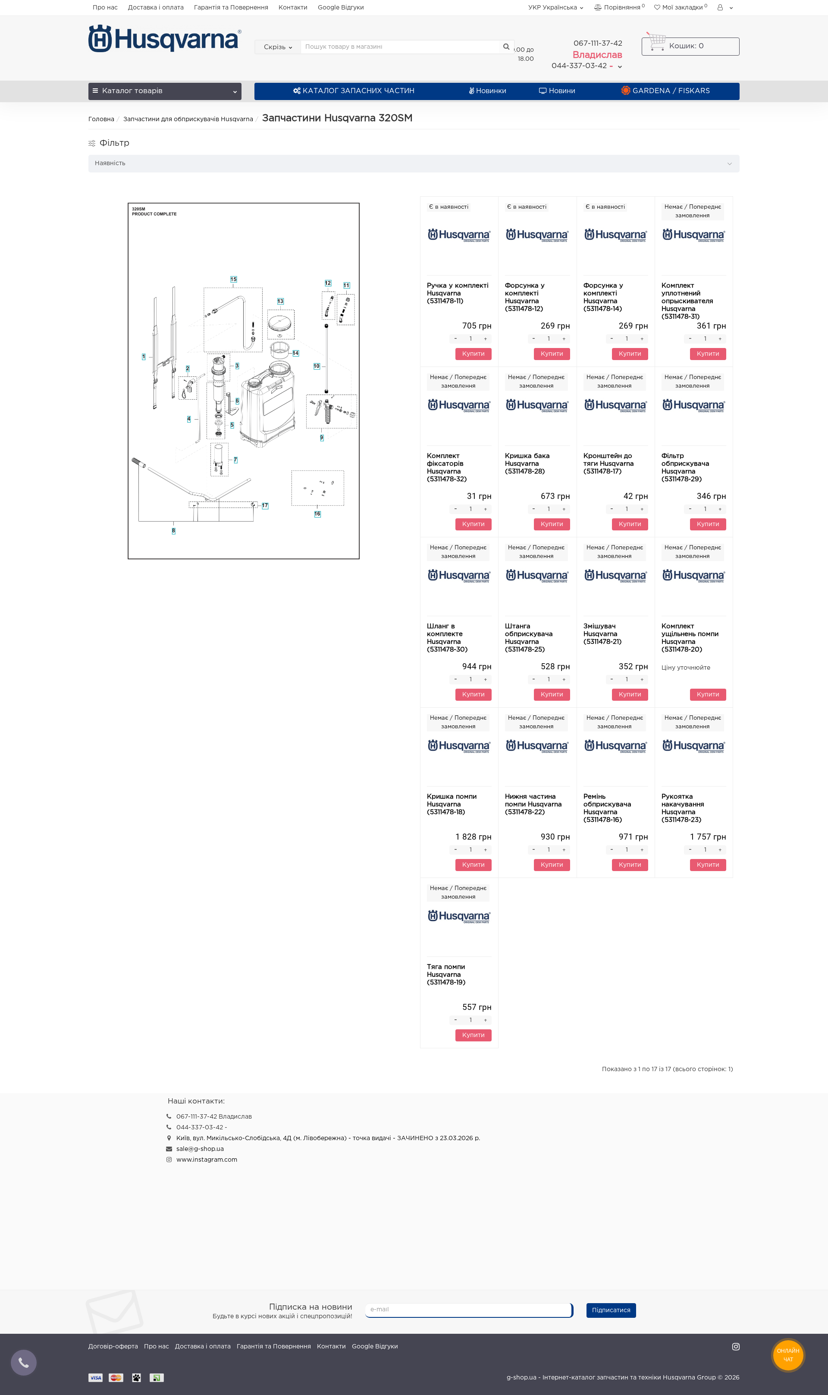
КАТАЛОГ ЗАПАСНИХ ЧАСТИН (358, 91)
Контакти (293, 7)
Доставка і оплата (156, 7)
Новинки (491, 91)
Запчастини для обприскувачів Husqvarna (188, 119)
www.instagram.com (206, 1160)
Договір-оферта (113, 1346)
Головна (101, 119)
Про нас (105, 7)
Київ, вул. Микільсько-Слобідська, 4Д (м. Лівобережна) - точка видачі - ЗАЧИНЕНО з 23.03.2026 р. (328, 1138)
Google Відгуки (341, 7)
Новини (562, 91)
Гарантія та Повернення (231, 7)
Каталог (132, 91)
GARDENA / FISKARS (671, 91)
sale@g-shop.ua (200, 1149)
